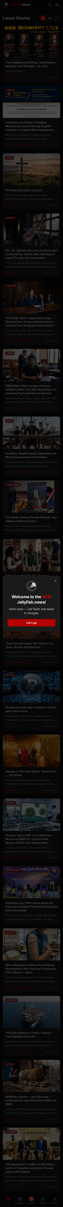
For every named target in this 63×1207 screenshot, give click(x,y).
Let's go (31, 622)
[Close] (55, 580)
